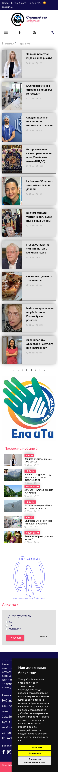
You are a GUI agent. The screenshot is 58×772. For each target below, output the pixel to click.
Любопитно (10, 727)
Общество (10, 706)
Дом (5, 711)
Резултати (44, 637)
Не (10, 625)
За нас (6, 732)
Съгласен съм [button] (35, 747)
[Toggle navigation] (6, 32)
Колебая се (15, 629)
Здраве (7, 716)
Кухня (6, 722)
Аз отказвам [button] (35, 753)
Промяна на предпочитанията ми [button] (34, 760)
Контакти (9, 738)
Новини (7, 700)
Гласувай (15, 637)
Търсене (23, 43)
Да (10, 622)
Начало (8, 43)
